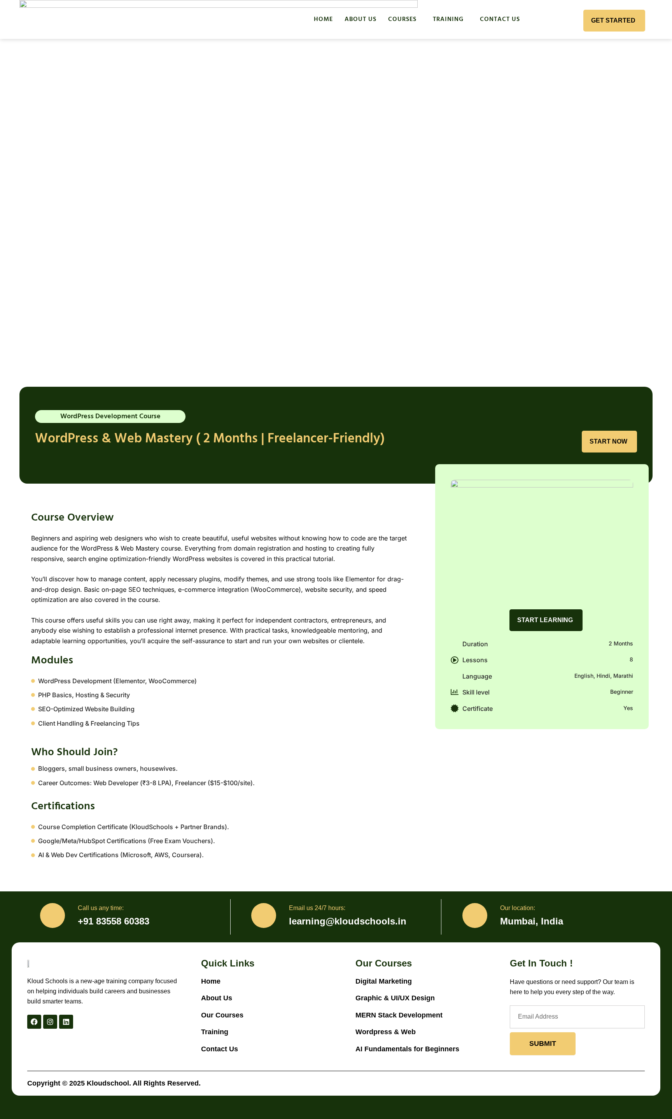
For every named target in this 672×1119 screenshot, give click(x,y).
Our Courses (222, 1015)
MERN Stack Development (399, 1015)
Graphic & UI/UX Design (395, 998)
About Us (360, 19)
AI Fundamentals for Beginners (407, 1049)
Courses (402, 19)
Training (448, 19)
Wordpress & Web (385, 1032)
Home (323, 19)
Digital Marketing (383, 981)
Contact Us (500, 19)
